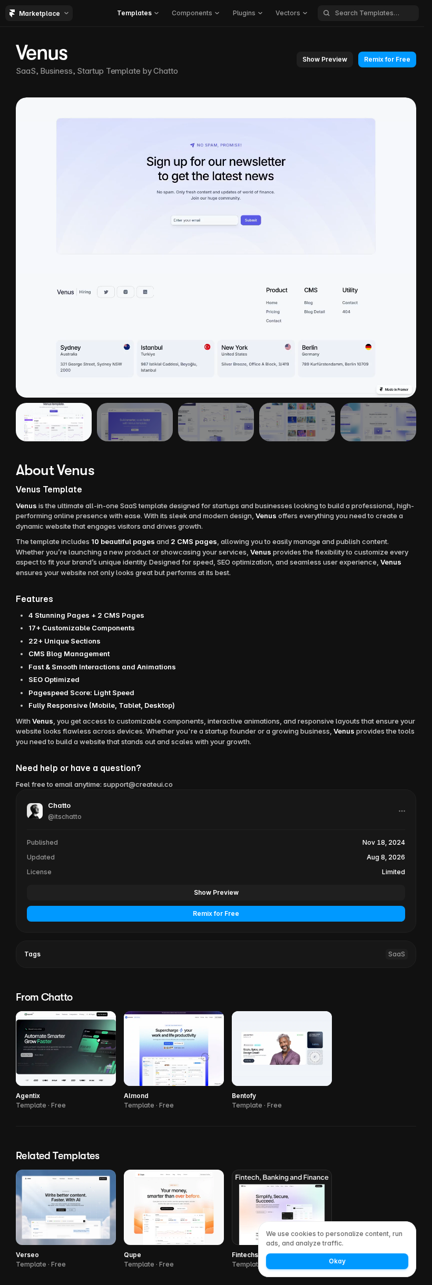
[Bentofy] (282, 1061)
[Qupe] (174, 1219)
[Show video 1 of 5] (54, 422)
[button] (138, 13)
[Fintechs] (282, 1219)
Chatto (165, 71)
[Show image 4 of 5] (297, 422)
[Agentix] (66, 1061)
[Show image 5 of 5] (378, 422)
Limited (393, 872)
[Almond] (174, 1061)
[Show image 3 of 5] (216, 422)
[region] (216, 247)
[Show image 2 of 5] (135, 422)
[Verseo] (66, 1219)
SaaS (396, 954)
